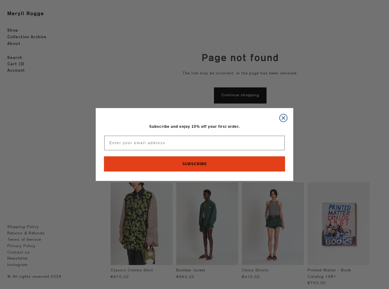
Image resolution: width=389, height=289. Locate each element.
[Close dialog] (283, 118)
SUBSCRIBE (194, 164)
